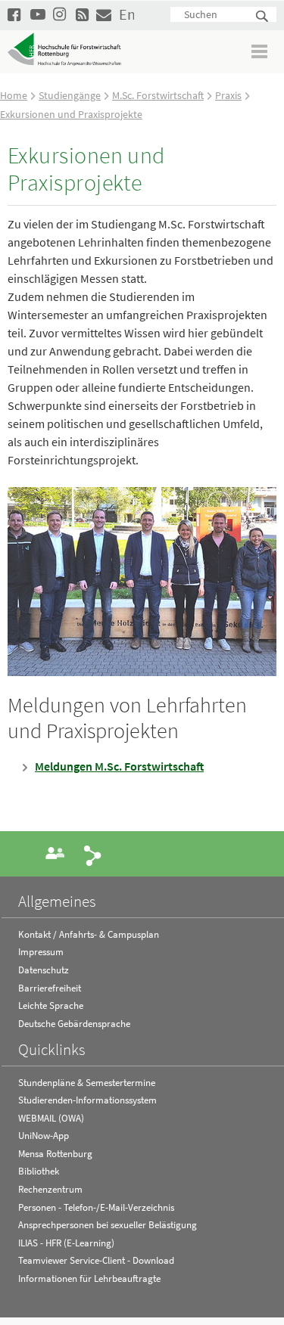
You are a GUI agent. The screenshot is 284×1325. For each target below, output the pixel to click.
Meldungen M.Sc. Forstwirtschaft (119, 766)
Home (13, 95)
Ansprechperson (55, 853)
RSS (83, 14)
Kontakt (103, 14)
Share (93, 854)
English (126, 14)
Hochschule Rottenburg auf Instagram (60, 14)
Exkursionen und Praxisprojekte (71, 114)
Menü (260, 51)
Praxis (228, 95)
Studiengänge (70, 95)
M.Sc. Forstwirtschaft (158, 95)
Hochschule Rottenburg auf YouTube (37, 14)
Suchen (263, 17)
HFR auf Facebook (15, 14)
